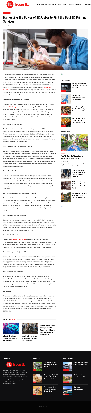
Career (54, 4)
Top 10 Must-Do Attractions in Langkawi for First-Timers (72, 157)
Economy (71, 4)
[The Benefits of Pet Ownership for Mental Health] (37, 366)
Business (48, 4)
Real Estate (65, 370)
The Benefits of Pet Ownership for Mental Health (50, 365)
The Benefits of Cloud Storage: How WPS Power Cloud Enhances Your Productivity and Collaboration (47, 330)
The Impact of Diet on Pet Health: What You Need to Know (50, 389)
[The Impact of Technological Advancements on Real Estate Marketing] (67, 390)
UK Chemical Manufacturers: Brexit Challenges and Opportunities (78, 97)
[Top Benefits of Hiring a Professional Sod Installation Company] (66, 197)
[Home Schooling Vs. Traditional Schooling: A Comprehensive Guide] (66, 110)
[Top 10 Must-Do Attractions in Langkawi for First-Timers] (74, 142)
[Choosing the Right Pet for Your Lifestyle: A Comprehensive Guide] (37, 378)
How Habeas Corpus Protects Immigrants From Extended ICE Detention (78, 173)
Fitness (63, 91)
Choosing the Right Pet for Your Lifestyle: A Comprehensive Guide (51, 377)
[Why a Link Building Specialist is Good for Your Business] (11, 328)
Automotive (40, 4)
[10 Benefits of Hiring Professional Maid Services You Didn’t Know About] (66, 185)
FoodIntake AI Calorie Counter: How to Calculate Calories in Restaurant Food (78, 121)
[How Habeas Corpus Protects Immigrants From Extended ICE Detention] (66, 174)
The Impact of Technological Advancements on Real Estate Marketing (80, 388)
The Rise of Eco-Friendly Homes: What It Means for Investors (80, 376)
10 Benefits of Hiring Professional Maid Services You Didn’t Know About (79, 185)
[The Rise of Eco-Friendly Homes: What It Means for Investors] (67, 378)
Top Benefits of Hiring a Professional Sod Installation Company (79, 195)
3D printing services (15, 107)
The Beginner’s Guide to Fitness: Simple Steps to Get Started (79, 86)
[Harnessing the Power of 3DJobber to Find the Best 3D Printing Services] (45, 49)
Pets (35, 370)
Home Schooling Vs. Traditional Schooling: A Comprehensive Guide (79, 109)
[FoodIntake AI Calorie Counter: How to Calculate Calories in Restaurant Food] (66, 122)
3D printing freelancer (18, 239)
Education (78, 4)
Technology (7, 13)
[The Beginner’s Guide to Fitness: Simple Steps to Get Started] (66, 87)
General (64, 102)
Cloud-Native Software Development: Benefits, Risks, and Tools (29, 338)
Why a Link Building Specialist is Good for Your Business (10, 338)
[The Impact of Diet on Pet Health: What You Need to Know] (37, 390)
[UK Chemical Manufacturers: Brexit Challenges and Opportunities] (66, 99)
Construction (62, 4)
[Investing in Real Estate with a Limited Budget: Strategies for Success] (67, 366)
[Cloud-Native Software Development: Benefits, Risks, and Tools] (30, 328)
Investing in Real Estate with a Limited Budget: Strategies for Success (80, 364)
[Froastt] (18, 4)
